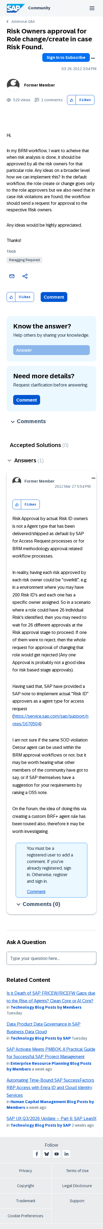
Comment (54, 297)
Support (77, 1201)
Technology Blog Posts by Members (46, 1007)
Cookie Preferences (25, 1216)
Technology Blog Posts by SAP (40, 1038)
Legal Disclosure (77, 1186)
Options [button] (93, 58)
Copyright (25, 1186)
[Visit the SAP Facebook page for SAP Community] (37, 1154)
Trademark (25, 1201)
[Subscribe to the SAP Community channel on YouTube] (56, 1154)
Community (39, 8)
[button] (71, 100)
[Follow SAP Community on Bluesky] (46, 1154)
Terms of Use (77, 1171)
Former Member (39, 85)
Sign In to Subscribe (66, 57)
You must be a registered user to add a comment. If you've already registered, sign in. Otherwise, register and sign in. (50, 865)
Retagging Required (24, 260)
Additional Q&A (23, 22)
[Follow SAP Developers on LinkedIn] (66, 1154)
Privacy (25, 1171)
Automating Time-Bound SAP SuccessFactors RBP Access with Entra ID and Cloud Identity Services (50, 1088)
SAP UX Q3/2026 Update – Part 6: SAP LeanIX (51, 1118)
